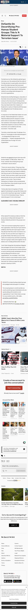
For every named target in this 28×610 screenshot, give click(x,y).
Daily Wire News (5, 41)
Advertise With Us (5, 555)
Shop (2, 548)
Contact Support (19, 545)
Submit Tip (14, 525)
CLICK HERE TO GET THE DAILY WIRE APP (13, 200)
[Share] (25, 47)
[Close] (26, 587)
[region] (14, 597)
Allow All (14, 607)
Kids (2, 550)
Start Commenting (14, 388)
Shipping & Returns (19, 558)
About (2, 553)
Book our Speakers (6, 560)
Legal (16, 553)
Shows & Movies (5, 545)
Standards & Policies (19, 560)
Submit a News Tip (19, 563)
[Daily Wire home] (14, 15)
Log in (22, 393)
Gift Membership (19, 548)
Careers (16, 543)
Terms (3, 563)
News (2, 543)
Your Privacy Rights (19, 550)
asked (10, 157)
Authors (3, 558)
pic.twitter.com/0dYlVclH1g (10, 298)
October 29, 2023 (19, 303)
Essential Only (14, 603)
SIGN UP (24, 15)
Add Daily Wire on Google (14, 74)
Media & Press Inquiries (20, 555)
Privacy (3, 565)
